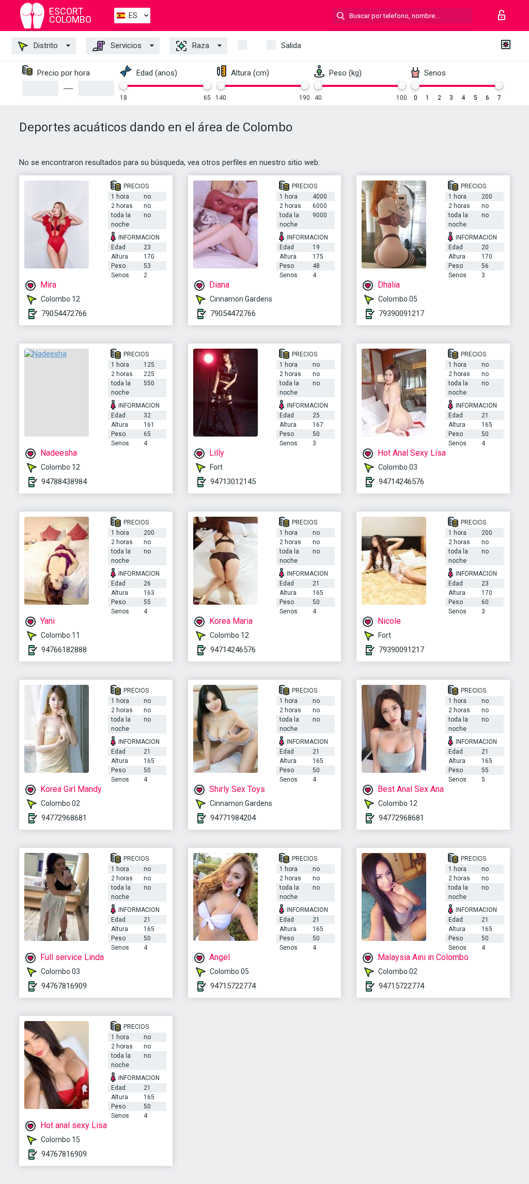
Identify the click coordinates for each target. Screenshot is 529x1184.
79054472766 (64, 313)
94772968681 (64, 817)
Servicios (125, 45)
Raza (199, 45)
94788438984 (64, 481)
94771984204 (233, 817)
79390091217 (401, 313)
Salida (291, 45)
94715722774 (233, 986)
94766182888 (64, 649)
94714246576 (401, 481)
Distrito (45, 45)
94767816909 (64, 986)
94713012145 (233, 481)
